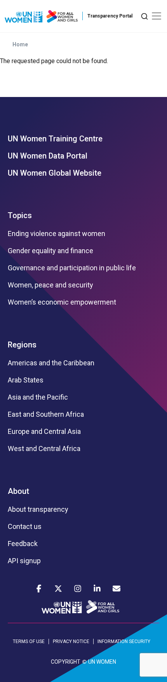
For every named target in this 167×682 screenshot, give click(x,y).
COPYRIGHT (65, 662)
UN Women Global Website (54, 173)
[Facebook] (39, 588)
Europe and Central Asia (44, 431)
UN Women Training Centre (55, 138)
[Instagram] (78, 588)
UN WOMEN (102, 662)
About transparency (38, 509)
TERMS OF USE (29, 641)
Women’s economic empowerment (62, 302)
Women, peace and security (50, 285)
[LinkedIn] (97, 588)
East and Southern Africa (46, 414)
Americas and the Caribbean (51, 363)
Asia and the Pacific (38, 397)
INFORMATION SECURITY (123, 641)
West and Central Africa (44, 448)
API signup (24, 561)
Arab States (25, 380)
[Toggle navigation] (156, 16)
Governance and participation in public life (72, 268)
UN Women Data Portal (47, 156)
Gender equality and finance (50, 251)
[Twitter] (58, 588)
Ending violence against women (56, 233)
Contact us (25, 526)
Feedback (23, 543)
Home (20, 44)
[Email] (116, 588)
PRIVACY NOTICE (71, 641)
